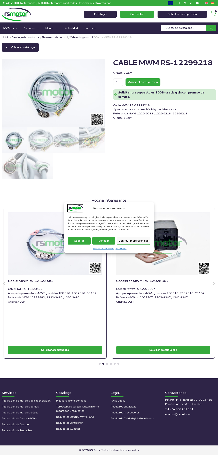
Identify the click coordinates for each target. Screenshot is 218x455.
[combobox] (183, 28)
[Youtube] (197, 3)
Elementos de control (55, 37)
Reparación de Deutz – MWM (19, 418)
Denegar (103, 240)
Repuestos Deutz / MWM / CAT (75, 417)
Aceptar (79, 240)
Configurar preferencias (134, 240)
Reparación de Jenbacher (17, 430)
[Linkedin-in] (191, 3)
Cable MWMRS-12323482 (31, 281)
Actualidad (71, 28)
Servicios (29, 28)
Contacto (90, 28)
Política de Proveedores (125, 412)
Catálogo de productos (26, 37)
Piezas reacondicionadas (71, 400)
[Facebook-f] (179, 3)
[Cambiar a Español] (213, 3)
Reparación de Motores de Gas (20, 406)
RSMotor (8, 28)
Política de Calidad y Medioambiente (132, 418)
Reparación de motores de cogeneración (26, 400)
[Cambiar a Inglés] (206, 3)
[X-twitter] (185, 3)
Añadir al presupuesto (143, 82)
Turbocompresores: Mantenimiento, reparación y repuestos (77, 408)
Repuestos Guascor (68, 429)
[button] (4, 283)
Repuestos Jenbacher (69, 423)
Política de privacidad (103, 248)
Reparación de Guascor (16, 424)
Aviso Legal (121, 248)
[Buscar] (211, 28)
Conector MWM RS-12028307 (142, 281)
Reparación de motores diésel (20, 412)
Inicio (6, 37)
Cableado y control (81, 37)
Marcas (49, 28)
